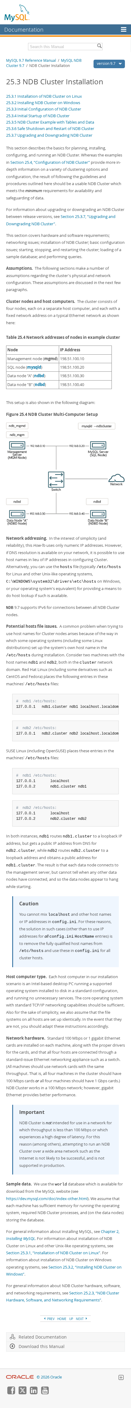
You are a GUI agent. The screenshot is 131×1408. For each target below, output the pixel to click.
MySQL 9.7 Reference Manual (31, 60)
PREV (50, 1319)
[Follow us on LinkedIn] (33, 1392)
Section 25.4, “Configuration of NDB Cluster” (50, 162)
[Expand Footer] (121, 1378)
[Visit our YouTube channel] (45, 1392)
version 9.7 (106, 63)
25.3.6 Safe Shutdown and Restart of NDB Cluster (50, 128)
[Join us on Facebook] (11, 1392)
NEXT (80, 1319)
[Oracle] (20, 1377)
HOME (61, 1319)
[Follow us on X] (22, 1392)
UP (71, 1319)
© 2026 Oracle (49, 1377)
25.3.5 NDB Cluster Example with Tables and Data (50, 122)
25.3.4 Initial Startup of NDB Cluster (37, 115)
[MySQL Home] (17, 13)
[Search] (99, 46)
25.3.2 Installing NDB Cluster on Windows (43, 102)
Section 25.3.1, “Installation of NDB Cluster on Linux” (53, 1252)
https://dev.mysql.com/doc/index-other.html (46, 1198)
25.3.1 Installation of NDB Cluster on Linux (44, 96)
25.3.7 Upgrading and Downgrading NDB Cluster (49, 135)
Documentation (24, 29)
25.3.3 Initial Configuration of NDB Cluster (43, 109)
